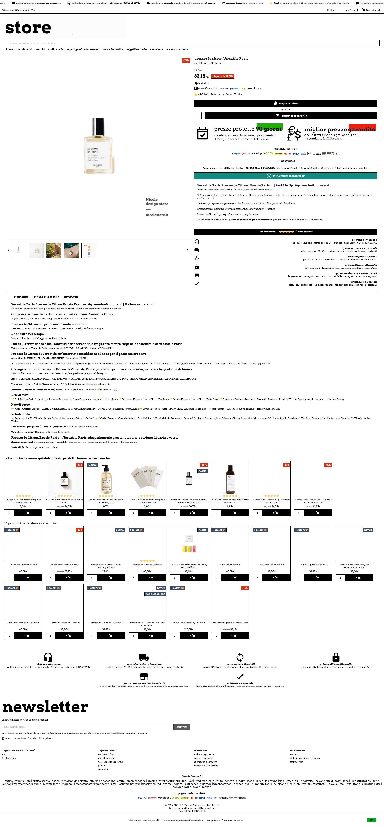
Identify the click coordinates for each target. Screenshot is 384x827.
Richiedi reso (296, 762)
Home (9, 49)
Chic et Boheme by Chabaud (23, 564)
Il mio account (9, 758)
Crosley (152, 780)
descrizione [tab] (21, 296)
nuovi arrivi (24, 49)
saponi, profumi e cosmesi (83, 49)
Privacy (102, 765)
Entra (5, 754)
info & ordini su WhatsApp (289, 175)
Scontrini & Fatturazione (206, 765)
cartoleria (156, 49)
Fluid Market (203, 780)
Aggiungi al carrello (291, 115)
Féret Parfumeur (169, 780)
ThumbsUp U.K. (317, 783)
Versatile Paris (371, 783)
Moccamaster (84, 783)
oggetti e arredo (137, 49)
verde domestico (113, 49)
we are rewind (182, 786)
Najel (114, 783)
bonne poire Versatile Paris (65, 564)
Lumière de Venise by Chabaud (189, 623)
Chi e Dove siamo (106, 758)
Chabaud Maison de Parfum (70, 780)
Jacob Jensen (255, 780)
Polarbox (206, 783)
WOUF (196, 786)
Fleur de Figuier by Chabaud (313, 564)
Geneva (229, 780)
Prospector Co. (222, 783)
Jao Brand (271, 780)
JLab (281, 780)
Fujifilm (218, 780)
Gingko (240, 780)
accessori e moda (177, 49)
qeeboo (238, 783)
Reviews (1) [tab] (71, 296)
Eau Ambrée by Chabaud (272, 564)
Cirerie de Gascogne (102, 780)
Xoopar (206, 786)
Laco (346, 780)
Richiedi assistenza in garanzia (305, 758)
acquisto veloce (285, 103)
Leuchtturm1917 (361, 780)
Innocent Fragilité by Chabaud (23, 623)
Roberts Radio (263, 783)
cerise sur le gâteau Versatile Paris (230, 623)
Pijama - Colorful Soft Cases (180, 783)
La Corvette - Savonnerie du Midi (320, 780)
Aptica (9, 780)
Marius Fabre (51, 783)
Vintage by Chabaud (230, 564)
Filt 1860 (187, 780)
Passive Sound (151, 783)
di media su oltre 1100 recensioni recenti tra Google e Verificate (277, 3)
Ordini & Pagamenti (204, 754)
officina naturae (130, 783)
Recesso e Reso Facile (204, 758)
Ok (371, 819)
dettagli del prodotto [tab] (46, 296)
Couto (121, 780)
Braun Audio (23, 780)
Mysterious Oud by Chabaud (147, 564)
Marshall (68, 783)
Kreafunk (292, 780)
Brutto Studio (41, 780)
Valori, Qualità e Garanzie (110, 762)
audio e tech (55, 49)
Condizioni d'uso (106, 754)
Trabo (356, 783)
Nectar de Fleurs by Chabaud (106, 623)
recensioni (103, 769)
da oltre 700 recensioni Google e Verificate (219, 94)
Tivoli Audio (336, 783)
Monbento (102, 783)
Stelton (301, 783)
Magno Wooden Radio (27, 783)
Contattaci (295, 754)
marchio (198, 63)
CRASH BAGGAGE (136, 780)
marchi (40, 49)
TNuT (348, 783)
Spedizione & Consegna (205, 762)
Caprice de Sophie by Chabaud (64, 623)
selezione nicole (284, 783)
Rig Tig (249, 783)
